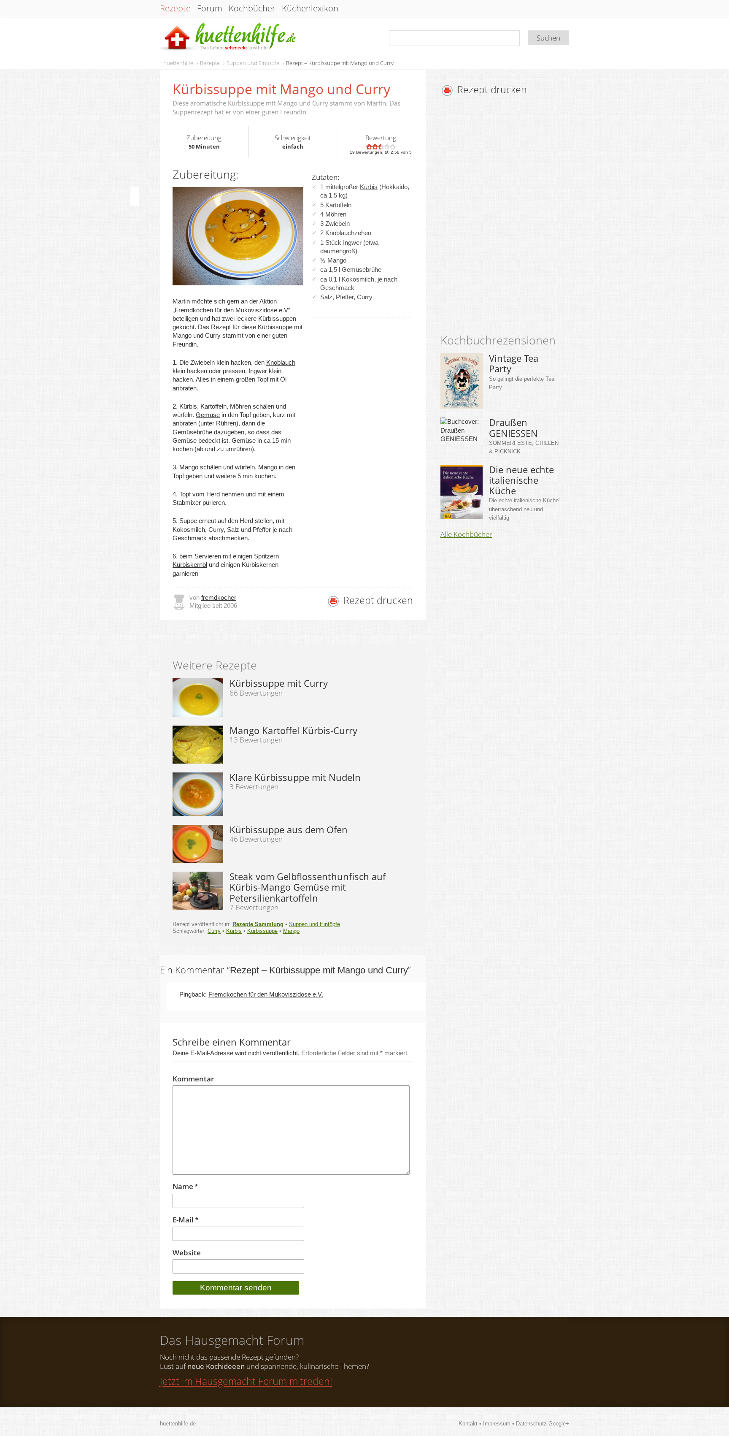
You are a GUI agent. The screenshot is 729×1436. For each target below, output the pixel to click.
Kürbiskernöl (190, 564)
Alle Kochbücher (466, 534)
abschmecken (228, 538)
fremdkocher (218, 597)
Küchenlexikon (310, 8)
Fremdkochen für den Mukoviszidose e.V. (265, 994)
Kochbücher (252, 8)
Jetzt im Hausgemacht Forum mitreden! (246, 1381)
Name (185, 1186)
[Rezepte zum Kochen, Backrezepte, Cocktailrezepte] (228, 37)
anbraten (185, 388)
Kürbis (369, 186)
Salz (326, 297)
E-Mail (185, 1220)
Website (187, 1253)
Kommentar (193, 1079)
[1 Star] (369, 146)
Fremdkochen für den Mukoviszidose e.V (231, 310)
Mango (291, 931)
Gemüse (208, 414)
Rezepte (175, 8)
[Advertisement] (511, 217)
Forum (209, 8)
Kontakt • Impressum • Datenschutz (503, 1423)
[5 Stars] (393, 146)
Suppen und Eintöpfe (253, 63)
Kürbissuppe (262, 931)
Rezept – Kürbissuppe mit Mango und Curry (340, 63)
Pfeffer (345, 297)
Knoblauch (280, 362)
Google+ (558, 1423)
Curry (214, 931)
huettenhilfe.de (178, 1423)
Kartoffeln (338, 205)
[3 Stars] (381, 146)
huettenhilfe (178, 63)
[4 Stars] (387, 146)
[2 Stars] (375, 146)
